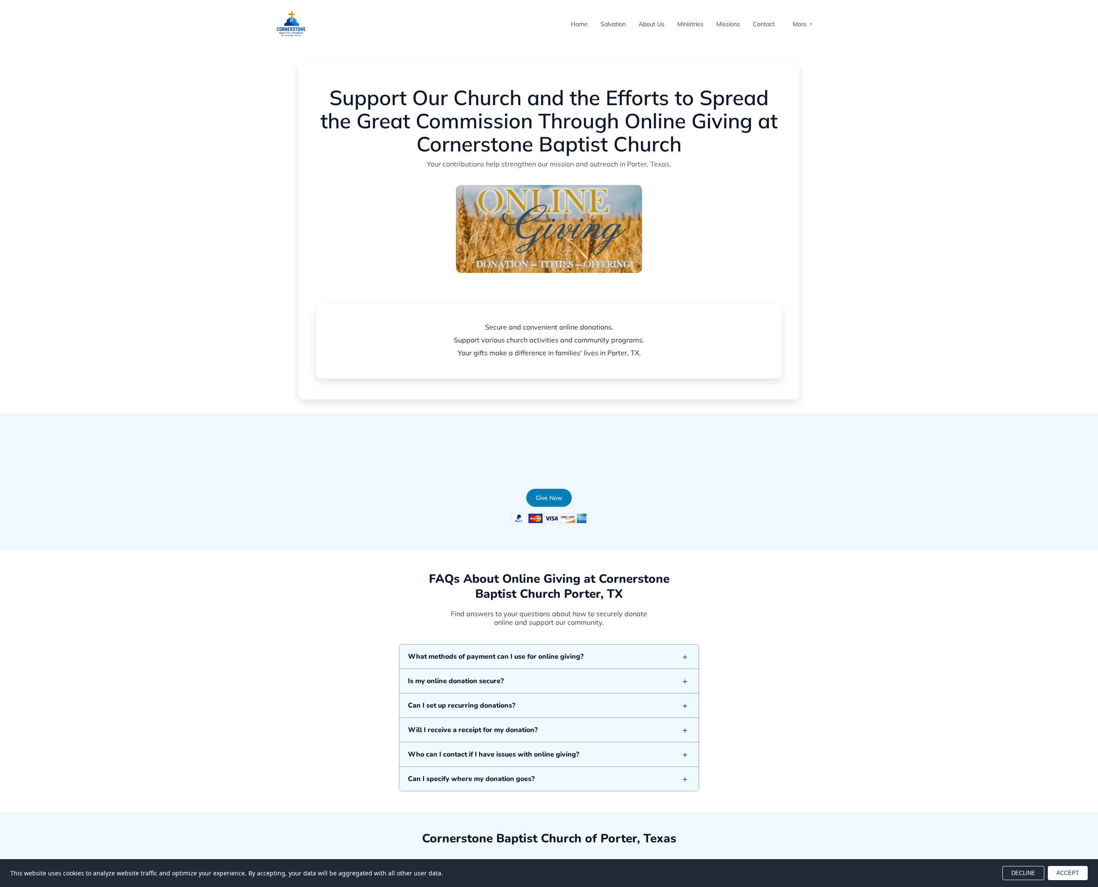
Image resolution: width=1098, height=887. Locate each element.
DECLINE (1023, 873)
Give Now (494, 289)
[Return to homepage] (291, 24)
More (803, 24)
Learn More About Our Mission (574, 289)
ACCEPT (1067, 873)
